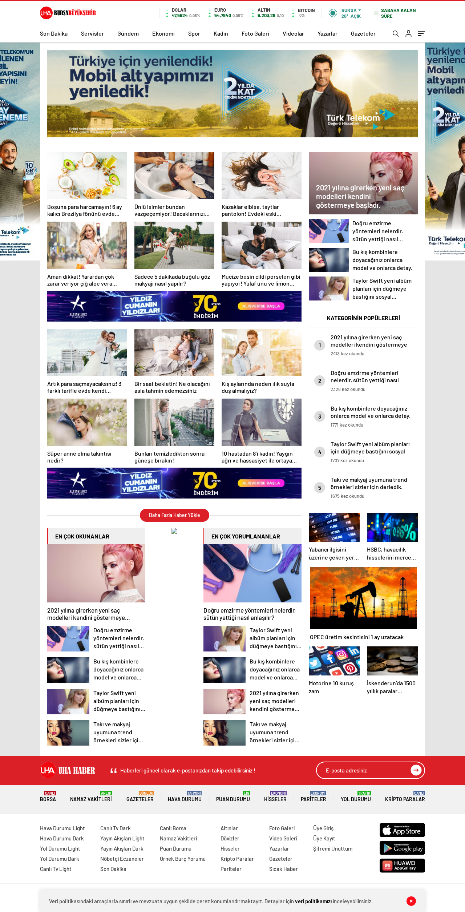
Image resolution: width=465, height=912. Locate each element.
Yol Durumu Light (60, 848)
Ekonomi (163, 33)
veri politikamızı (313, 901)
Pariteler (313, 796)
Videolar (293, 33)
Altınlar (229, 828)
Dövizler (230, 838)
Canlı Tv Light (56, 868)
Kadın (221, 33)
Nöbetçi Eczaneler (122, 858)
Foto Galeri (255, 33)
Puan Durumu (233, 796)
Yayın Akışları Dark (121, 848)
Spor (194, 33)
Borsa (48, 796)
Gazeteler (363, 33)
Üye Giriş (323, 828)
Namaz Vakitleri (91, 796)
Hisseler (275, 796)
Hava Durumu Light (62, 828)
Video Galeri (283, 838)
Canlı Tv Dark (115, 828)
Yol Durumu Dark (59, 858)
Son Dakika (54, 33)
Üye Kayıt (324, 838)
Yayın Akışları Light (122, 838)
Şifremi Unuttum (332, 848)
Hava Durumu (185, 796)
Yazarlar (327, 33)
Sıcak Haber (283, 868)
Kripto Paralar (405, 796)
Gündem (128, 33)
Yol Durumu (356, 796)
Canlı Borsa (173, 828)
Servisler (92, 33)
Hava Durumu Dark (62, 838)
